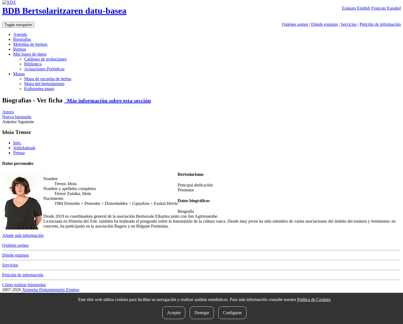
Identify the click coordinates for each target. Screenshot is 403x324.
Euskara (349, 8)
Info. (17, 143)
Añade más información (23, 235)
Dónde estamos (324, 24)
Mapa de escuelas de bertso (47, 78)
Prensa (19, 152)
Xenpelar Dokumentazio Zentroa (50, 289)
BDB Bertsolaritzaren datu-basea (64, 11)
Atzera (8, 112)
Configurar (232, 312)
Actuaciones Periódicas (44, 69)
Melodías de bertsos (30, 44)
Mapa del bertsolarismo (44, 83)
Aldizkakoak (24, 147)
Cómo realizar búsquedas (24, 284)
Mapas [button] (19, 73)
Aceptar (174, 312)
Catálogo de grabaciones (45, 59)
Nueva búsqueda (16, 116)
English (363, 8)
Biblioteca (33, 64)
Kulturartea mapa (39, 88)
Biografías (22, 39)
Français (378, 8)
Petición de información (380, 24)
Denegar (201, 312)
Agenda (20, 34)
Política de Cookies (314, 299)
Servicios (349, 24)
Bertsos (19, 49)
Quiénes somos (295, 24)
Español (394, 8)
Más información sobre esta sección (107, 101)
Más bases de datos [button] (29, 54)
